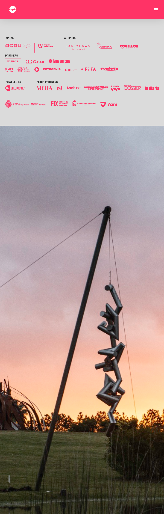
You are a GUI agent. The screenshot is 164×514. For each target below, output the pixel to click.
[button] (156, 9)
